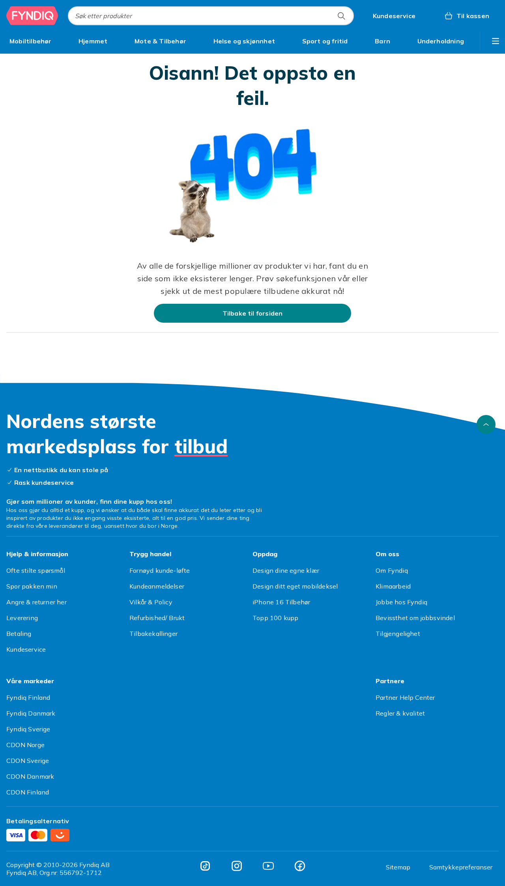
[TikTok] (205, 866)
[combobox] (211, 15)
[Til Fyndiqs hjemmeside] (32, 15)
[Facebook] (299, 866)
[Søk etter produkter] (341, 15)
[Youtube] (268, 866)
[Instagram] (236, 866)
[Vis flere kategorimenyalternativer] (495, 41)
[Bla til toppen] (486, 424)
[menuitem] (30, 41)
